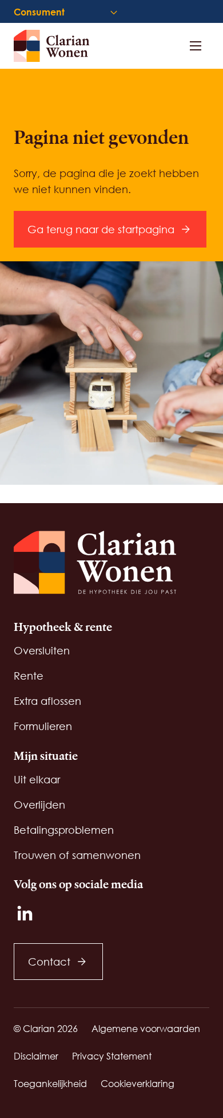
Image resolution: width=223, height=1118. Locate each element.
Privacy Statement (112, 1056)
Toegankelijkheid (50, 1083)
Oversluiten (42, 650)
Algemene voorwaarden (145, 1028)
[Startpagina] (57, 46)
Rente (28, 675)
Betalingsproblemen (64, 829)
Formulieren (43, 726)
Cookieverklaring (137, 1083)
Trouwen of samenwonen (77, 855)
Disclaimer (36, 1056)
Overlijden (39, 804)
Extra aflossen (47, 701)
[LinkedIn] (25, 913)
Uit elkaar (37, 779)
